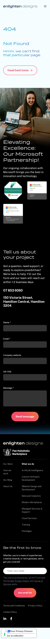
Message (8, 388)
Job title (7, 371)
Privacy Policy (22, 581)
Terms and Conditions (14, 605)
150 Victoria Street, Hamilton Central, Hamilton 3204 (24, 301)
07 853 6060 (13, 290)
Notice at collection (13, 635)
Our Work (8, 464)
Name (7, 322)
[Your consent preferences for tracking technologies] (4, 634)
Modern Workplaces (32, 502)
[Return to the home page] (20, 6)
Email (6, 339)
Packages (27, 531)
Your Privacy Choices (21, 631)
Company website (12, 355)
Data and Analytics (31, 496)
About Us (7, 486)
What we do (28, 464)
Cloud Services (29, 518)
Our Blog (7, 480)
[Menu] (45, 6)
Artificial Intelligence (32, 470)
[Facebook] (11, 618)
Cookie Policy (10, 612)
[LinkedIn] (4, 618)
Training (26, 524)
